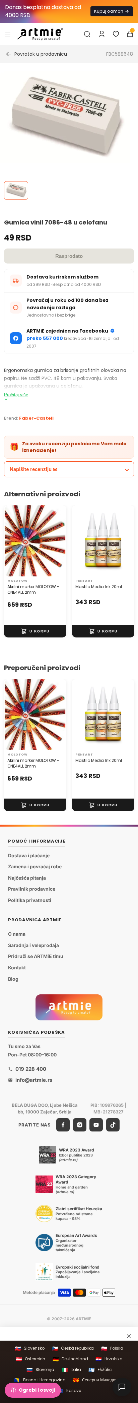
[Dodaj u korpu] (35, 631)
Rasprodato (69, 256)
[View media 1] (16, 190)
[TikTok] (113, 1124)
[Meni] (7, 33)
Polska (112, 1348)
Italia (71, 1369)
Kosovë (69, 1390)
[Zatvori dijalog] (129, 1336)
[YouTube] (96, 1124)
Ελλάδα (100, 1369)
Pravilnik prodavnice (31, 889)
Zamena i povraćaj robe (35, 866)
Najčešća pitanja (27, 878)
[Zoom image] (65, 117)
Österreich (30, 1359)
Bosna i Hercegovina (40, 1380)
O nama (16, 934)
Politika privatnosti (29, 900)
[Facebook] (63, 1124)
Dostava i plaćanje (29, 855)
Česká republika (73, 1348)
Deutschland (70, 1359)
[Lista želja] (116, 34)
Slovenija (40, 1369)
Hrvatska (109, 1359)
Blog (13, 978)
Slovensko (30, 1348)
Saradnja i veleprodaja (33, 945)
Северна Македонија (98, 1380)
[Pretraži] (87, 34)
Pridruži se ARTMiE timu (35, 956)
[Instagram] (79, 1124)
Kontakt (17, 967)
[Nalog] (101, 34)
